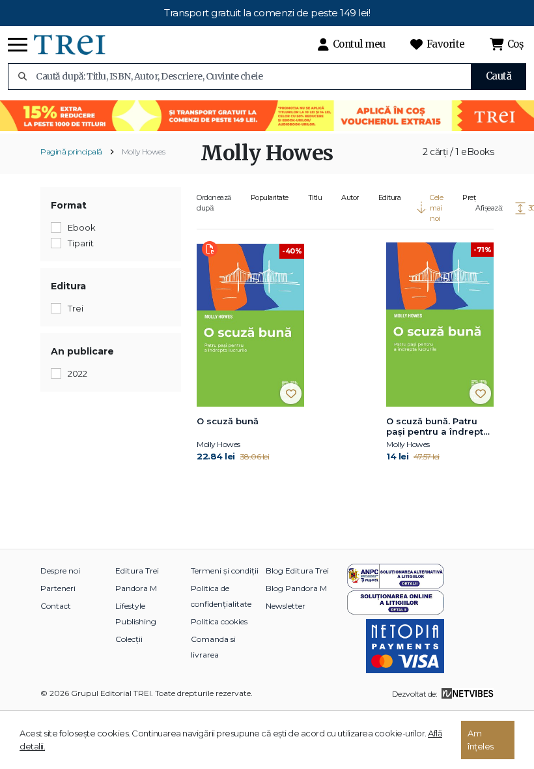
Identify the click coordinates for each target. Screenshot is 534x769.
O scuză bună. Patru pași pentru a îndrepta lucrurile (437, 427)
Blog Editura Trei (297, 570)
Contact (55, 606)
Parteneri (58, 588)
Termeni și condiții (225, 570)
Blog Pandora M (296, 588)
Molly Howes (143, 151)
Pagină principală (71, 151)
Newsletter (285, 606)
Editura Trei (137, 570)
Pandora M (136, 588)
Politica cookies (219, 621)
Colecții (129, 639)
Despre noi (60, 570)
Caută (499, 76)
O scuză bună (228, 421)
